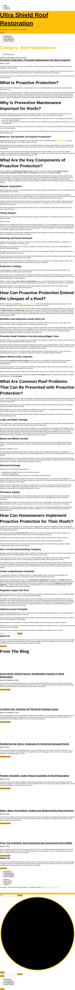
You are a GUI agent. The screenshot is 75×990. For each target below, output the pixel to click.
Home (5, 5)
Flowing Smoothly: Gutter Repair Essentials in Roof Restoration (34, 775)
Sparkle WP (46, 887)
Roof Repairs (7, 36)
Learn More (3, 646)
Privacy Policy (8, 881)
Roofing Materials (9, 41)
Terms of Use (7, 882)
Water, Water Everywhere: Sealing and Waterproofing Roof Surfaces (37, 810)
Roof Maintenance (9, 39)
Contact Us (7, 8)
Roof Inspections (8, 37)
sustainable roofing (61, 140)
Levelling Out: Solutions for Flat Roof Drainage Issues (29, 709)
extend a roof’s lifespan (28, 304)
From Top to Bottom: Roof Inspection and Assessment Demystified (36, 843)
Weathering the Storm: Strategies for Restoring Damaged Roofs (34, 744)
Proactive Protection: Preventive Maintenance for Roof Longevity (35, 60)
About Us (6, 7)
